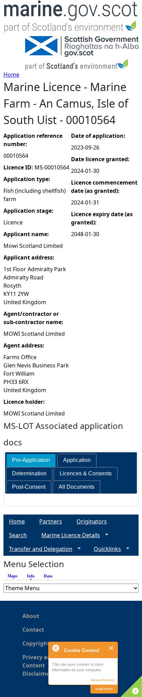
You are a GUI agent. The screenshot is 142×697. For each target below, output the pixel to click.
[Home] (71, 18)
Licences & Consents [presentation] (86, 473)
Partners (50, 521)
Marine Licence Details (68, 535)
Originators (92, 521)
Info (32, 576)
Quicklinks (104, 549)
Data (48, 576)
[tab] (31, 460)
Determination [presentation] (29, 473)
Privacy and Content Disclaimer (38, 665)
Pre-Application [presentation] (31, 460)
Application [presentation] (77, 460)
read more (104, 689)
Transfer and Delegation (37, 549)
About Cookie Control (55, 648)
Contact (33, 629)
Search (18, 535)
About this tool (102, 680)
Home (11, 74)
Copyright (36, 643)
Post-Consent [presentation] (28, 487)
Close (111, 648)
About (30, 616)
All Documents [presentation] (76, 487)
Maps (13, 576)
